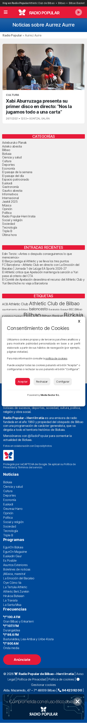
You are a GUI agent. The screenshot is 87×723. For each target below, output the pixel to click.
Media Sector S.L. (50, 395)
